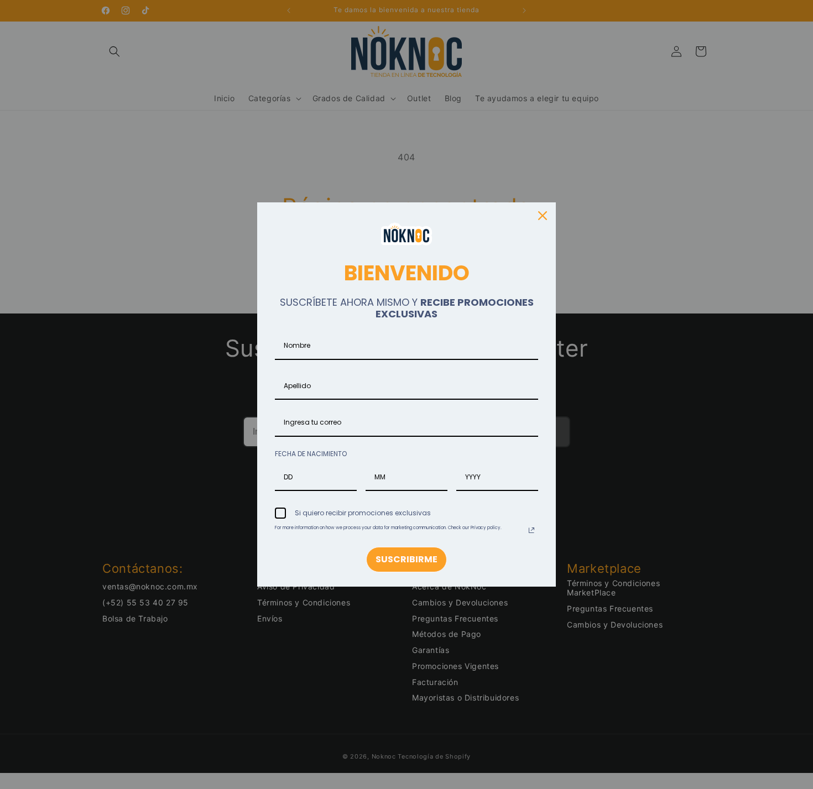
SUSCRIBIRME (406, 559)
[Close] (542, 215)
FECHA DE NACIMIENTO (311, 453)
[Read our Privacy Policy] (531, 530)
